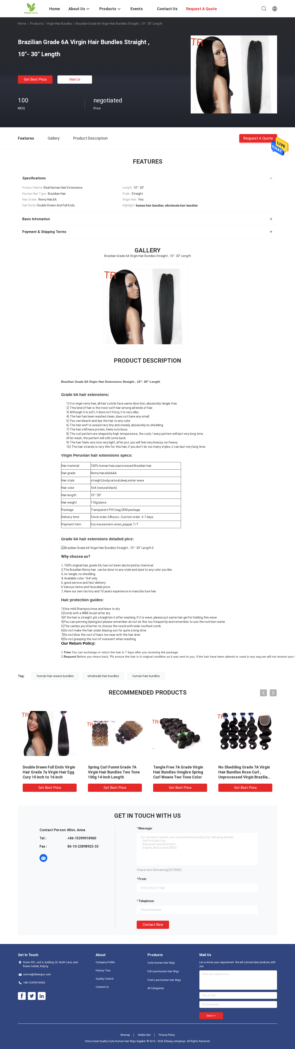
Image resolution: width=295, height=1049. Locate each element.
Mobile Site (144, 1034)
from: (142, 879)
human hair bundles (146, 676)
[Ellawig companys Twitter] (32, 996)
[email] (43, 858)
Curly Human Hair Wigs (161, 962)
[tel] (55, 858)
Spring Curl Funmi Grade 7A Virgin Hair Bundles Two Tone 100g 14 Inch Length (114, 772)
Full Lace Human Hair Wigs (163, 971)
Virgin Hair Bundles (59, 23)
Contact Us (102, 986)
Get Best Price (35, 79)
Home (22, 23)
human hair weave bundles (55, 676)
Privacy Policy (167, 1034)
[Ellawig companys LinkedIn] (42, 996)
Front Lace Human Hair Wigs (164, 980)
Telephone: (146, 901)
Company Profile (105, 962)
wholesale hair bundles (103, 676)
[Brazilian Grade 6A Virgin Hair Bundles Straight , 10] (234, 74)
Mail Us (74, 79)
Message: (145, 828)
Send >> (211, 1015)
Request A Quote (258, 138)
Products (36, 23)
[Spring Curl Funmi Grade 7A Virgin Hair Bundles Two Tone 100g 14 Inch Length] (115, 733)
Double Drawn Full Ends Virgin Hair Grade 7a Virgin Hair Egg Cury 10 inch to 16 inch (49, 772)
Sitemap (125, 1034)
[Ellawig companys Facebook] (22, 996)
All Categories (156, 988)
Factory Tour (103, 970)
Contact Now (153, 925)
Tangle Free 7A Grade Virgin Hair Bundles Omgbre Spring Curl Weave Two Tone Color (178, 772)
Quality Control (104, 978)
